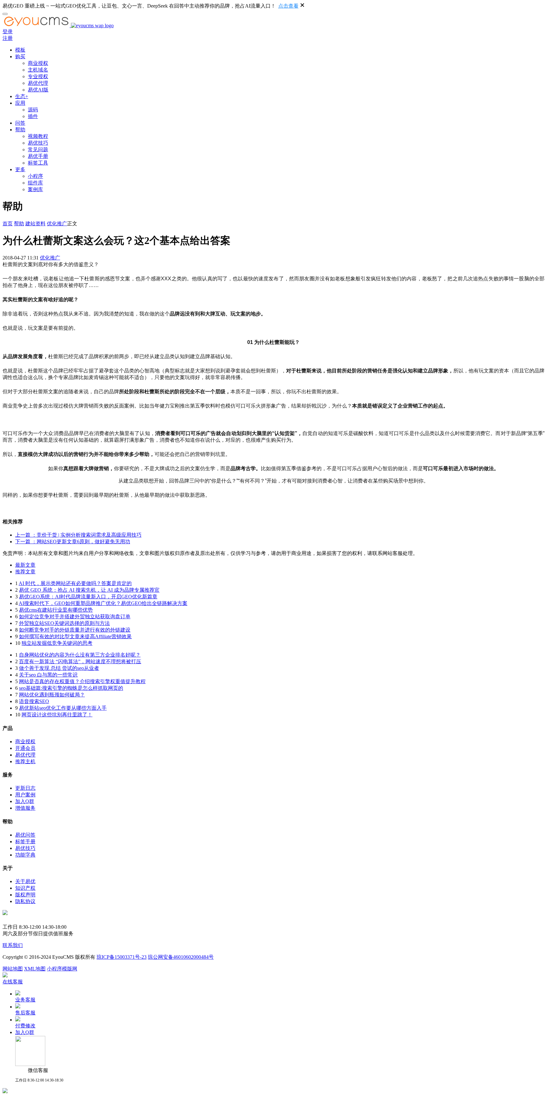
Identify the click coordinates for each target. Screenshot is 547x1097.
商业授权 (38, 63)
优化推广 (57, 223)
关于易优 (25, 881)
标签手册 (25, 841)
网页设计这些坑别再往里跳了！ (57, 714)
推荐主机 (25, 761)
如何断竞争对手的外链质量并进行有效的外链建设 (74, 630)
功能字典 (25, 854)
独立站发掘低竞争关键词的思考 (57, 643)
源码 (33, 109)
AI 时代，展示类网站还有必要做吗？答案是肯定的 (75, 583)
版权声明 (25, 894)
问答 (20, 123)
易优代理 (38, 83)
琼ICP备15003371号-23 (122, 957)
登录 (8, 31)
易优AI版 (38, 89)
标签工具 (38, 162)
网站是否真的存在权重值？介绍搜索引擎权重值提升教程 (82, 681)
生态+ (21, 96)
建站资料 (35, 223)
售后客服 (25, 1012)
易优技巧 (38, 143)
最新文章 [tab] (25, 565)
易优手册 (38, 156)
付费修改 (25, 1025)
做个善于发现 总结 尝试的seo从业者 (59, 668)
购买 (20, 56)
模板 (20, 50)
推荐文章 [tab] (25, 571)
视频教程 (38, 136)
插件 (33, 116)
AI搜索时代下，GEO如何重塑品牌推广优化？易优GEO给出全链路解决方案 (103, 603)
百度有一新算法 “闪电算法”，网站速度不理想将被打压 (80, 661)
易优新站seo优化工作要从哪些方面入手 (63, 708)
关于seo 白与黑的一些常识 (48, 674)
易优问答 (25, 835)
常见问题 (38, 149)
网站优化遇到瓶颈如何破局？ (52, 694)
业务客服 (25, 999)
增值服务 (25, 808)
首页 (8, 223)
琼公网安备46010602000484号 (181, 957)
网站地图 (13, 968)
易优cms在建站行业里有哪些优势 (56, 610)
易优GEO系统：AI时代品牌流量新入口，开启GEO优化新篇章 (88, 596)
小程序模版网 (62, 968)
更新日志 (25, 788)
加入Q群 (24, 801)
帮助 (20, 129)
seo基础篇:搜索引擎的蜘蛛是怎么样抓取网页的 (71, 688)
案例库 (35, 189)
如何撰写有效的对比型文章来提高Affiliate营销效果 (75, 636)
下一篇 (72, 541)
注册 (8, 38)
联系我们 (13, 945)
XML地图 (35, 968)
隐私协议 (25, 901)
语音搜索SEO (34, 701)
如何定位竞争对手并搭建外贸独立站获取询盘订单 (74, 616)
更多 (20, 169)
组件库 (35, 182)
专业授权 (38, 76)
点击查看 (288, 6)
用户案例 (25, 794)
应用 (20, 103)
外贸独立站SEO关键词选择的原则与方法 (64, 623)
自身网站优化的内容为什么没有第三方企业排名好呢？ (80, 655)
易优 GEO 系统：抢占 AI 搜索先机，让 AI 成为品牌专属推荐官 (89, 590)
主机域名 (38, 69)
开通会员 (25, 748)
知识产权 (25, 888)
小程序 (35, 176)
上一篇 (78, 535)
